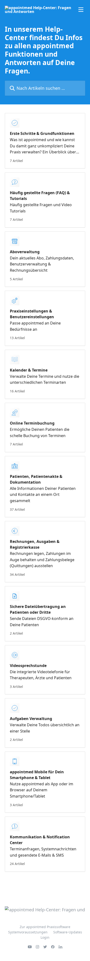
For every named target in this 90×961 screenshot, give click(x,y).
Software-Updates (67, 932)
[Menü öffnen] (81, 9)
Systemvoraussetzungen (28, 932)
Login (45, 937)
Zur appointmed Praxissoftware (45, 927)
